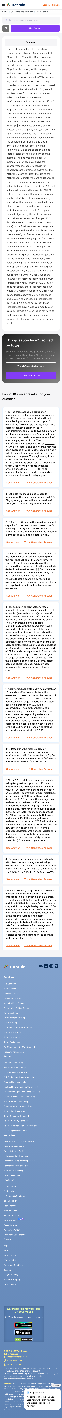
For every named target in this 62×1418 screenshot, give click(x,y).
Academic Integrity (12, 1279)
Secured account (11, 1215)
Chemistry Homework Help (16, 1072)
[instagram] (51, 965)
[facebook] (41, 965)
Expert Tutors (10, 1186)
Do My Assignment (12, 1042)
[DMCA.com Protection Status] (24, 1340)
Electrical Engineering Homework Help (21, 1087)
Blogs (6, 1245)
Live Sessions (10, 984)
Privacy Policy (10, 1260)
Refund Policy (10, 1255)
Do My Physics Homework (15, 1130)
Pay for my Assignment (14, 1146)
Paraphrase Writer (12, 1230)
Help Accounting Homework (16, 1156)
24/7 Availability (10, 1201)
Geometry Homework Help (16, 1166)
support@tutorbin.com (16, 1357)
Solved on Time (10, 1210)
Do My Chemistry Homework (16, 1121)
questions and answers (22, 12)
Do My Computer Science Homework (20, 1125)
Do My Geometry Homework (16, 1116)
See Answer (13, 482)
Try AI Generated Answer (38, 482)
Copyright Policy (11, 1274)
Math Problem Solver (13, 1032)
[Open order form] (1, 9)
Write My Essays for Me (14, 1151)
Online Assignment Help (14, 1018)
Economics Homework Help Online (19, 1161)
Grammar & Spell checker (15, 1235)
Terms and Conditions (13, 1265)
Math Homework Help (13, 1062)
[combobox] (31, 20)
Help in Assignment (12, 1175)
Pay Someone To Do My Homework (19, 1047)
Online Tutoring (10, 1022)
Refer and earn (10, 1220)
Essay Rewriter (10, 1225)
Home (4, 12)
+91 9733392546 (14, 1360)
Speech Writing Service (14, 1003)
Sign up (56, 5)
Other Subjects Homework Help (18, 1106)
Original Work (9, 1191)
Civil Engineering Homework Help (19, 1077)
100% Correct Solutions (14, 1196)
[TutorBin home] (15, 5)
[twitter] (56, 965)
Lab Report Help (11, 993)
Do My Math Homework (14, 1111)
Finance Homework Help (15, 1082)
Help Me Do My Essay (13, 1170)
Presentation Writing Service (16, 1008)
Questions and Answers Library (18, 1027)
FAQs (6, 1250)
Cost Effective (10, 1206)
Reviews (7, 1270)
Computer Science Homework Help (19, 1096)
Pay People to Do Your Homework (19, 1141)
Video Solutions (11, 1013)
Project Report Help (12, 998)
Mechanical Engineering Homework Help (22, 1092)
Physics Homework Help (15, 1067)
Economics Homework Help (16, 1101)
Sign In (46, 5)
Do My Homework (12, 1037)
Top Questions (10, 1284)
